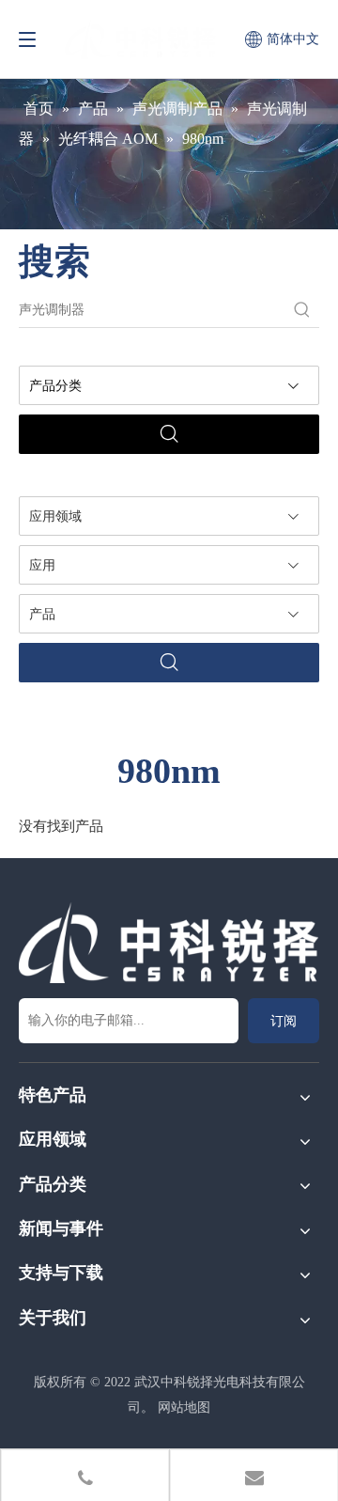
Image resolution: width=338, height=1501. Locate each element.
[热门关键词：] (302, 310)
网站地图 (184, 1407)
